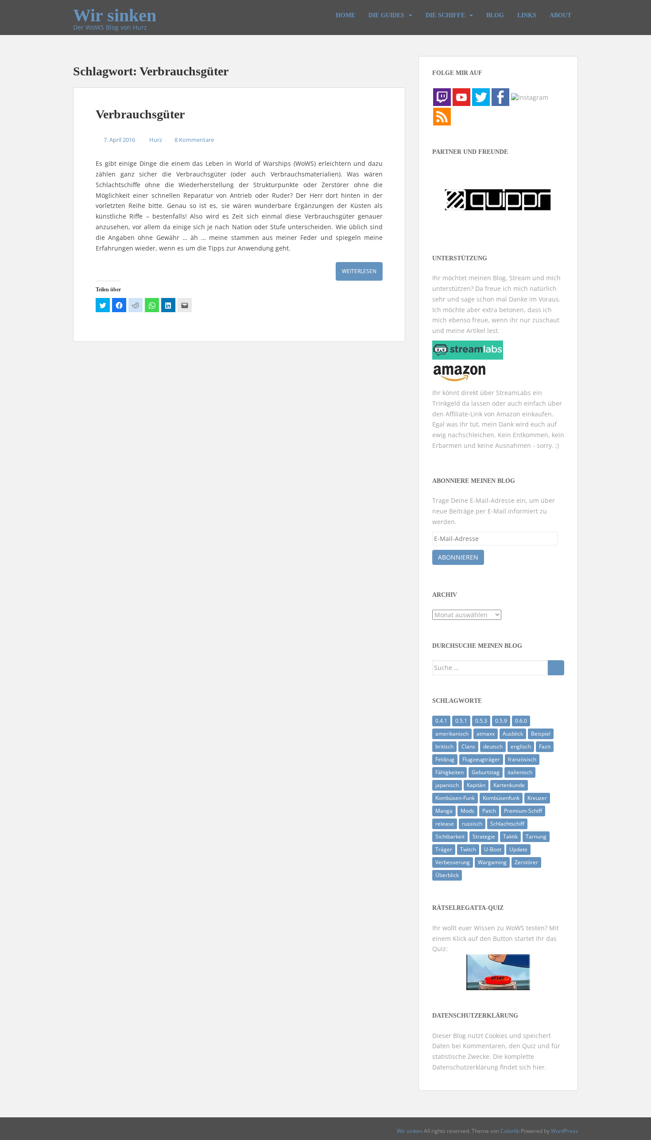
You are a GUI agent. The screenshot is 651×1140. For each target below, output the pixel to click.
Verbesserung (452, 862)
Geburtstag (486, 772)
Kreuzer (537, 798)
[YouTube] (461, 96)
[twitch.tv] (442, 96)
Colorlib (509, 1131)
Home (345, 15)
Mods (467, 811)
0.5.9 (501, 721)
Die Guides (386, 15)
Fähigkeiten (449, 772)
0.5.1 (461, 721)
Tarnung (536, 836)
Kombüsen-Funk (455, 798)
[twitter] (481, 96)
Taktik (510, 836)
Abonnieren (458, 557)
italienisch (520, 772)
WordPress (564, 1131)
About (560, 15)
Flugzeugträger (481, 759)
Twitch (468, 849)
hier (539, 1067)
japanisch (447, 785)
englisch (521, 746)
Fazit (544, 746)
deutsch (493, 746)
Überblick (447, 875)
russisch (472, 823)
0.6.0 (521, 721)
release (444, 823)
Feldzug (444, 759)
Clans (468, 746)
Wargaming (492, 862)
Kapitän (476, 785)
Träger (443, 849)
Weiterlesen (359, 271)
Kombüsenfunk (501, 798)
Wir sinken (114, 11)
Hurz (155, 140)
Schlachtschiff (507, 823)
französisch (522, 759)
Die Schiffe (445, 15)
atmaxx (486, 733)
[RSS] (442, 116)
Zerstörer (526, 862)
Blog (495, 15)
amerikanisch (452, 733)
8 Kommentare (194, 140)
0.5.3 (481, 721)
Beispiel (540, 733)
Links (526, 15)
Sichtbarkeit (450, 836)
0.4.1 (441, 721)
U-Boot (492, 849)
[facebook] (500, 96)
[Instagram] (529, 96)
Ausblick (513, 733)
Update (518, 849)
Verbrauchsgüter (140, 114)
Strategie (484, 836)
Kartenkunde (509, 785)
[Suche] (556, 667)
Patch (489, 811)
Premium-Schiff (523, 811)
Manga (444, 811)
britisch (444, 746)
